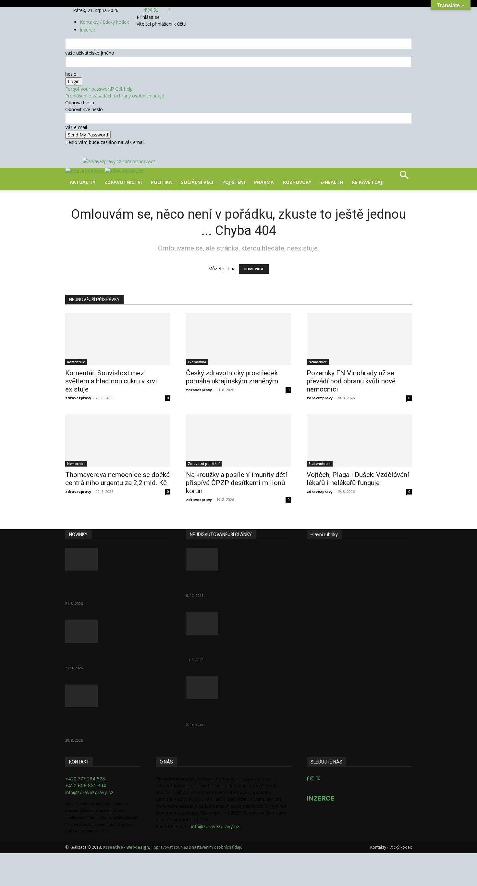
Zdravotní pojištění (204, 463)
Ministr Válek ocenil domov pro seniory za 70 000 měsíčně (233, 647)
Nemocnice (318, 362)
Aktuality (82, 182)
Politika (161, 182)
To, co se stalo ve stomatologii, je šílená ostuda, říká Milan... (236, 711)
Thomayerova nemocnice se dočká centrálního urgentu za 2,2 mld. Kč (117, 479)
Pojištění (233, 182)
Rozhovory (297, 182)
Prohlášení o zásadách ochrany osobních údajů (115, 96)
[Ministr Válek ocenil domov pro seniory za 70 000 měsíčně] (238, 623)
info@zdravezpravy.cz (89, 792)
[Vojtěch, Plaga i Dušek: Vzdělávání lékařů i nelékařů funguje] (359, 441)
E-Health (331, 182)
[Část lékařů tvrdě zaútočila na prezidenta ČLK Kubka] (238, 559)
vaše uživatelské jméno (89, 53)
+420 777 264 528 (85, 778)
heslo (71, 74)
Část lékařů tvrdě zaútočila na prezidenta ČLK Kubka (230, 583)
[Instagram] (150, 10)
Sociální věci (197, 182)
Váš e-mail (76, 127)
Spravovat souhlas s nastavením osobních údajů (198, 847)
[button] (404, 177)
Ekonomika (197, 362)
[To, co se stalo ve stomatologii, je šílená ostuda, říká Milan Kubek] (238, 687)
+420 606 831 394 (85, 785)
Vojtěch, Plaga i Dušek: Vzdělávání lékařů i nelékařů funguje (358, 479)
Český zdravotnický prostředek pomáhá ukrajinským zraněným (232, 377)
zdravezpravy (78, 397)
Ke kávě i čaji (368, 182)
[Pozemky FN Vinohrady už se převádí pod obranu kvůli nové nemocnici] (359, 339)
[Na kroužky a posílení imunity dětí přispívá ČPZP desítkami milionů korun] (238, 441)
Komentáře (76, 362)
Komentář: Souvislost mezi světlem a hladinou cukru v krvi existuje (111, 381)
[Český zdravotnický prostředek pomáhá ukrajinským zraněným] (238, 339)
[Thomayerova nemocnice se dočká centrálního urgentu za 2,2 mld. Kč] (117, 441)
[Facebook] (146, 10)
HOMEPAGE (254, 269)
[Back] (168, 10)
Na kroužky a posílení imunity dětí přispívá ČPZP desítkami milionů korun (236, 483)
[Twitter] (156, 10)
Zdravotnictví (123, 182)
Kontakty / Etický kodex (104, 22)
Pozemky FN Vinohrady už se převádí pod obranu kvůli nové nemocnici (351, 381)
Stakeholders (320, 463)
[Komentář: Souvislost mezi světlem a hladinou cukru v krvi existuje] (117, 339)
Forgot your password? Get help (99, 89)
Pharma (264, 182)
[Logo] (85, 171)
